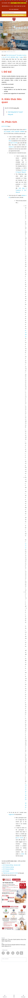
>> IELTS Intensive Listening (8, 867)
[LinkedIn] (12, 953)
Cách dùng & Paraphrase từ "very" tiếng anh (21, 190)
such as (25, 546)
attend (22, 854)
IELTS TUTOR (5, 126)
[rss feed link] (21, 953)
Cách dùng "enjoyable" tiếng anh (25, 797)
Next (2, 943)
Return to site (5, 950)
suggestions (11, 814)
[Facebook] (3, 953)
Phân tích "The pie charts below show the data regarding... (14, 940)
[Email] (17, 953)
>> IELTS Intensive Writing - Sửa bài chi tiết (11, 865)
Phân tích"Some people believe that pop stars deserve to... (13, 945)
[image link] (14, 19)
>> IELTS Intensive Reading (8, 869)
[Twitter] (8, 953)
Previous (3, 938)
